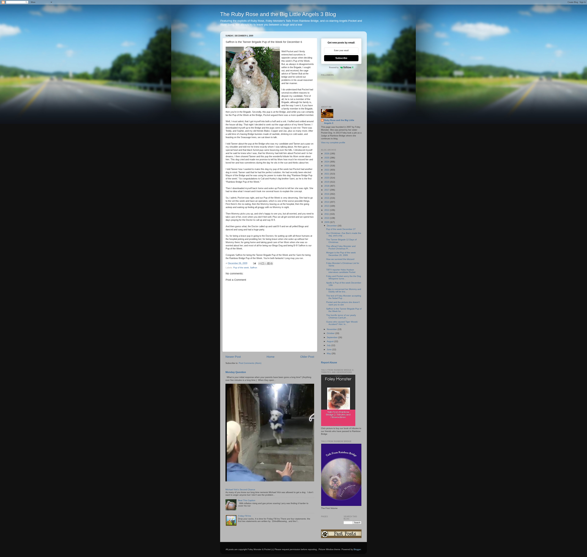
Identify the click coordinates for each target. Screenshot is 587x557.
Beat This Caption (246, 500)
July (329, 345)
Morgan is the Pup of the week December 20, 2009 (341, 253)
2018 (327, 186)
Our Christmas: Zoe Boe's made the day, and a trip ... (343, 234)
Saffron (253, 267)
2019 (327, 182)
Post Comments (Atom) (250, 363)
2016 (327, 194)
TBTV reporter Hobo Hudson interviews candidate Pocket (340, 271)
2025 (327, 158)
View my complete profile (333, 142)
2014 (327, 202)
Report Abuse (329, 362)
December (332, 226)
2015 (327, 198)
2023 (327, 166)
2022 (327, 170)
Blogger (357, 549)
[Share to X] (265, 263)
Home (271, 356)
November (332, 329)
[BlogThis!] (262, 263)
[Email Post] (254, 263)
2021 (327, 174)
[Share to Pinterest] (271, 263)
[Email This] (259, 263)
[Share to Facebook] (268, 263)
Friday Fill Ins (244, 516)
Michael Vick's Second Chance (240, 489)
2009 (327, 222)
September (332, 337)
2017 (327, 190)
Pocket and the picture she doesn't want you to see (343, 303)
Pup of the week (241, 267)
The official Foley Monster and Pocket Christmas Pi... (341, 247)
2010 (327, 218)
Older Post (307, 356)
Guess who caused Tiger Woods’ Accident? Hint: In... (342, 323)
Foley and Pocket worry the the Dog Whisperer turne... (343, 277)
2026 (327, 153)
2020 (327, 178)
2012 (327, 210)
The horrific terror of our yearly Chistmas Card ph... (341, 316)
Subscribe (341, 58)
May (329, 353)
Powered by (334, 67)
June (329, 349)
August (330, 341)
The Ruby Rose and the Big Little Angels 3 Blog (278, 14)
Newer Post (233, 356)
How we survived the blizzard (340, 259)
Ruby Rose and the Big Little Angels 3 (339, 121)
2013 (327, 206)
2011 (327, 214)
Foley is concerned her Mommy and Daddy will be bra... (343, 290)
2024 (327, 162)
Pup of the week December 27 (341, 229)
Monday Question (235, 372)
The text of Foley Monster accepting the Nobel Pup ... (343, 297)
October (331, 333)
